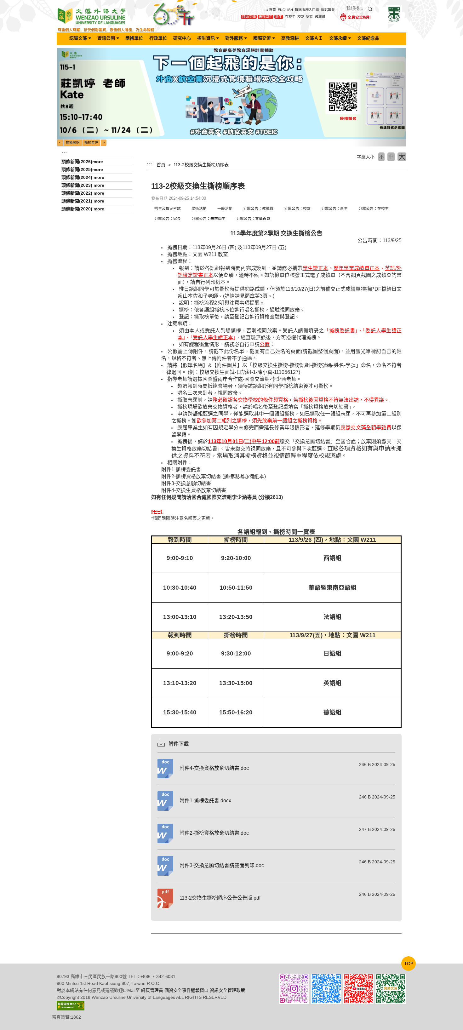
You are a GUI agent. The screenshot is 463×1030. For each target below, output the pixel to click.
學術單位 (134, 38)
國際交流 (262, 38)
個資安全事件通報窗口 (186, 990)
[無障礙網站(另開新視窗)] (70, 1005)
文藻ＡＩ (314, 38)
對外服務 (234, 38)
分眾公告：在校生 (373, 208)
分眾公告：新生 (334, 208)
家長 (309, 17)
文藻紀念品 (368, 38)
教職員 (320, 17)
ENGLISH (285, 10)
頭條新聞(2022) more (82, 193)
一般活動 (224, 208)
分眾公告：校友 (297, 208)
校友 (300, 17)
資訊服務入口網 (307, 10)
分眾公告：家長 (167, 218)
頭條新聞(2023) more (82, 185)
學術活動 (199, 208)
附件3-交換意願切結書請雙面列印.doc (222, 865)
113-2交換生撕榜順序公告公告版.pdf (220, 898)
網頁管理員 (152, 990)
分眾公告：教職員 (258, 208)
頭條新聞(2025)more (82, 169)
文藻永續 (338, 38)
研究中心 (182, 38)
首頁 (272, 10)
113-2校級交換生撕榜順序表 (201, 164)
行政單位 (158, 38)
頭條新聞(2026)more (82, 161)
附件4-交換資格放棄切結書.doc (214, 768)
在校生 (290, 17)
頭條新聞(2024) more (82, 177)
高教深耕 (290, 38)
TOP (408, 963)
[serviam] (394, 14)
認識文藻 (78, 38)
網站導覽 (328, 10)
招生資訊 (206, 38)
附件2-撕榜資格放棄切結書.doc (214, 833)
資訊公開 (106, 38)
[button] (83, 97)
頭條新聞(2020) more (82, 208)
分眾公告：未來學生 (208, 218)
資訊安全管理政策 (227, 990)
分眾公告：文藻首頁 (253, 218)
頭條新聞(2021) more (82, 200)
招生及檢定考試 (167, 208)
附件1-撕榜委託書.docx (205, 800)
